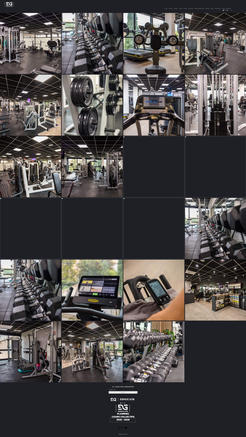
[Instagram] (227, 10)
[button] (153, 7)
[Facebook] (225, 10)
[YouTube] (223, 10)
